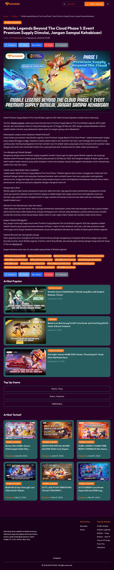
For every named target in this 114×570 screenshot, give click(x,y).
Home (6, 16)
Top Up (95, 4)
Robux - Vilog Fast (57, 396)
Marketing (17, 38)
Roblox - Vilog (57, 389)
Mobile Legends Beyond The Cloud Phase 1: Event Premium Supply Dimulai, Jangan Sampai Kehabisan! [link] (57, 16)
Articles (14, 16)
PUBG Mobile (57, 404)
